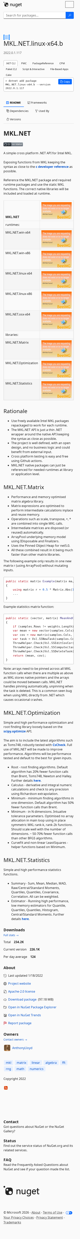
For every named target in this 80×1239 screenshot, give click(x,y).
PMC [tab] (24, 63)
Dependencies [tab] (19, 111)
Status (9, 1140)
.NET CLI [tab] (10, 63)
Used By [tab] (43, 111)
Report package (19, 1023)
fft (63, 1063)
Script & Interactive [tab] (33, 69)
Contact (11, 1121)
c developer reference (52, 167)
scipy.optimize (14, 731)
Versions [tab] (15, 119)
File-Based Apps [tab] (59, 69)
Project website (19, 983)
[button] (65, 81)
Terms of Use (52, 1212)
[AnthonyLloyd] (7, 1047)
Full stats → (11, 935)
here (37, 780)
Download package (22, 999)
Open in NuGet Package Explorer (32, 1007)
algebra (51, 1063)
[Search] (70, 15)
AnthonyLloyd (22, 1048)
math (20, 1069)
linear (36, 1063)
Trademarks (12, 1222)
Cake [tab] (8, 75)
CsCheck (59, 745)
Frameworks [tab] (38, 102)
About (35, 1212)
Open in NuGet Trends (24, 1015)
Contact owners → (15, 1039)
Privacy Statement (49, 1217)
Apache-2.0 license (21, 991)
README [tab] (15, 102)
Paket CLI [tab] (11, 69)
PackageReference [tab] (43, 63)
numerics (36, 1069)
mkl (8, 1063)
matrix (21, 1063)
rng (8, 1069)
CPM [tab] (62, 63)
